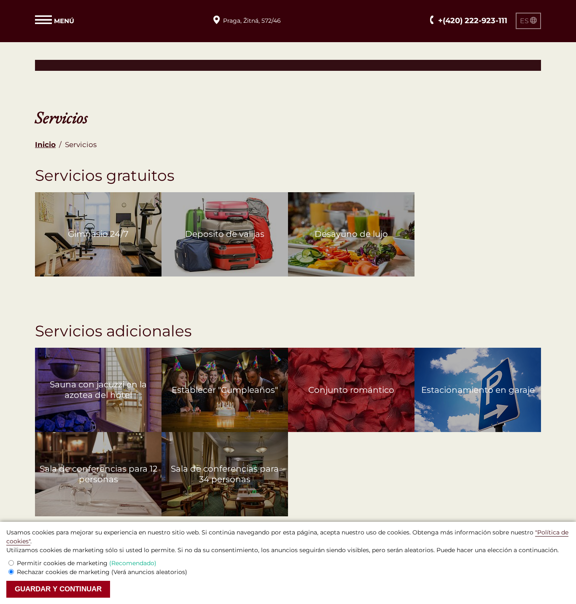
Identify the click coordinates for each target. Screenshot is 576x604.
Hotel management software (87, 65)
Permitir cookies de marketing (86, 563)
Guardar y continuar (58, 589)
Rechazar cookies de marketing (102, 572)
